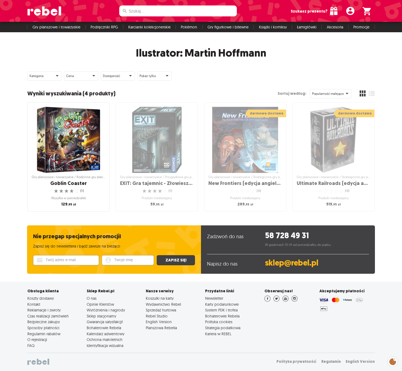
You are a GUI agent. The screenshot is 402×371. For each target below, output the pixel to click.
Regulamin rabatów (43, 333)
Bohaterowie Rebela (104, 327)
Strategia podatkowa (222, 327)
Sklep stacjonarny (101, 316)
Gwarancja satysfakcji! (105, 321)
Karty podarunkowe (222, 304)
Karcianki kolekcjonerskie (149, 27)
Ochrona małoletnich (105, 339)
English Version (159, 321)
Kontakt (33, 304)
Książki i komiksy (273, 27)
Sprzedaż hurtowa (161, 310)
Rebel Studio (157, 316)
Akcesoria (335, 27)
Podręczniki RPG (104, 27)
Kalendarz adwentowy (105, 333)
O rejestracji (37, 339)
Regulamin (331, 361)
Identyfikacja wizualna (105, 345)
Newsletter (214, 298)
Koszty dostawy (40, 298)
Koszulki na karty (160, 298)
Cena (70, 76)
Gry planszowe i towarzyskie (56, 27)
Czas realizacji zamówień (48, 316)
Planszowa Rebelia (161, 327)
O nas (92, 298)
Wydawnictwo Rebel (163, 304)
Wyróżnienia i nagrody (106, 310)
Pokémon (189, 27)
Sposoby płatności (43, 327)
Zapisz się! (176, 260)
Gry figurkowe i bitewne (228, 27)
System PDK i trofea (221, 310)
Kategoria (36, 76)
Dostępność (111, 76)
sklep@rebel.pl (291, 263)
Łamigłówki (306, 27)
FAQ (30, 345)
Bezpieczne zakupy (43, 321)
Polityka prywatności (296, 361)
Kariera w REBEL (218, 333)
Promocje (361, 27)
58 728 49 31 (287, 235)
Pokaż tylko (147, 76)
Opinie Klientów (100, 304)
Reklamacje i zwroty (44, 310)
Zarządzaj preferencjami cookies (393, 360)
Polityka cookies (218, 321)
